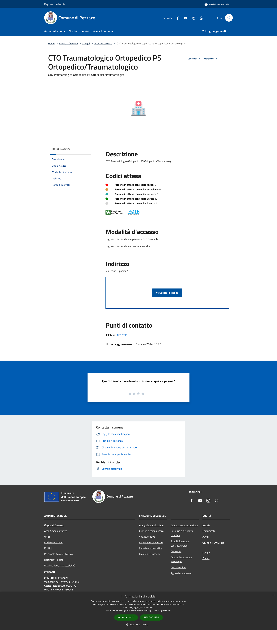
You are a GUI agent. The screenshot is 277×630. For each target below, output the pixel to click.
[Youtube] (184, 18)
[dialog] (138, 611)
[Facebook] (176, 18)
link (169, 610)
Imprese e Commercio (151, 542)
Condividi (192, 58)
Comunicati (208, 531)
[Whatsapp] (200, 18)
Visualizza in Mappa (167, 293)
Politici (48, 548)
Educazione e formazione (184, 525)
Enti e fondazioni (53, 542)
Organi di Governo (54, 525)
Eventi (206, 558)
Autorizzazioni (178, 567)
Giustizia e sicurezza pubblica (182, 533)
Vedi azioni (208, 58)
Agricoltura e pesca (181, 573)
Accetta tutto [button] (126, 617)
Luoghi (86, 43)
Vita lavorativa (147, 537)
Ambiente (176, 551)
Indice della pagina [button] (61, 148)
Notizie (206, 525)
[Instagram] (192, 18)
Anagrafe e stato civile (151, 525)
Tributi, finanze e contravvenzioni (180, 543)
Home (51, 43)
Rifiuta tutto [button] (151, 617)
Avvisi (205, 537)
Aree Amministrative (55, 531)
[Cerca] (229, 18)
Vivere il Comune (68, 43)
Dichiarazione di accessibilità (59, 565)
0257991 (122, 335)
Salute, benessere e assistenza (181, 559)
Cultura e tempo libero (151, 531)
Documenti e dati (53, 560)
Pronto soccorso (103, 43)
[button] (138, 624)
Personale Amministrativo (58, 554)
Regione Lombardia (54, 4)
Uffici (47, 537)
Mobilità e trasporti (149, 554)
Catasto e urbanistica (150, 548)
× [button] (273, 595)
